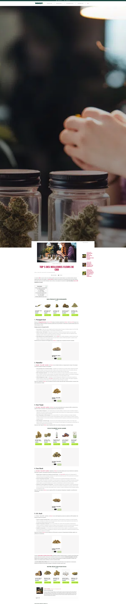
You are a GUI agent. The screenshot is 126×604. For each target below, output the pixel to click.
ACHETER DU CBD (58, 3)
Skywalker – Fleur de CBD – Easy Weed (42, 365)
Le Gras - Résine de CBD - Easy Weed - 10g (65, 440)
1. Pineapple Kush (41, 289)
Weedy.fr (66, 322)
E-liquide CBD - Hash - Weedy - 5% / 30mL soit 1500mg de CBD (56, 440)
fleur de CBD (50, 322)
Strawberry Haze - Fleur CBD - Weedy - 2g (38, 440)
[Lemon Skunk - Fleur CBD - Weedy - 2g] (48, 306)
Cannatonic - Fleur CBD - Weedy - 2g (56, 311)
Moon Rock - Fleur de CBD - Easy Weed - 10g (65, 311)
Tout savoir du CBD (69, 3)
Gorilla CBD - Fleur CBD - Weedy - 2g (56, 578)
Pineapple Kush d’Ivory (42, 322)
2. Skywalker (41, 290)
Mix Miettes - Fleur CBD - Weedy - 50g (74, 311)
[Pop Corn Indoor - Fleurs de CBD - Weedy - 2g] (75, 435)
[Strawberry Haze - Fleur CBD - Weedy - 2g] (39, 435)
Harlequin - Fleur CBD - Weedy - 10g (47, 440)
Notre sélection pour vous (41, 296)
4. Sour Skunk (41, 294)
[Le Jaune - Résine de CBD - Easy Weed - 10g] (39, 573)
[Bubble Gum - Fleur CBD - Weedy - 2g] (75, 573)
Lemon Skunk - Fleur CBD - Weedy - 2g (47, 311)
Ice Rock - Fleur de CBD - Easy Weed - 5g (65, 578)
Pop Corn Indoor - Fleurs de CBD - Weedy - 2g (74, 440)
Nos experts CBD (80, 3)
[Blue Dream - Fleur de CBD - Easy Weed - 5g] (48, 573)
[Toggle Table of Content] (46, 286)
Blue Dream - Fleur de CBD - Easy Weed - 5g (47, 578)
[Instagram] (37, 597)
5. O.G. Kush (41, 295)
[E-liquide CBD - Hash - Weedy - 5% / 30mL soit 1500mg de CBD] (57, 435)
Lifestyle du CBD (39, 272)
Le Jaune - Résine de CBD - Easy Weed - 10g (38, 578)
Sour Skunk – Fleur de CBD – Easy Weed (42, 470)
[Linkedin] (36, 597)
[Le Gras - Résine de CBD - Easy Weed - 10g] (66, 435)
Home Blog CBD (49, 3)
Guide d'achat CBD (57, 263)
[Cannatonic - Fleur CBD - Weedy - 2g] (57, 306)
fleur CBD (50, 378)
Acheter (59, 358)
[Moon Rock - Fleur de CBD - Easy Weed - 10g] (66, 306)
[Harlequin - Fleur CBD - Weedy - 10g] (48, 435)
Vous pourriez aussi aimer (41, 292)
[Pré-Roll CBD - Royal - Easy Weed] (39, 306)
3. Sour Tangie (41, 291)
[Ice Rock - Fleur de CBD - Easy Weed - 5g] (66, 573)
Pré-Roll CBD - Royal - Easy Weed (38, 311)
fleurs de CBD (50, 279)
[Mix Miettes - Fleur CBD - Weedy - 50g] (75, 306)
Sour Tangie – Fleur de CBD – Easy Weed (42, 407)
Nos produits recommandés (41, 287)
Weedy (58, 336)
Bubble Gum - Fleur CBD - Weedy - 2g (74, 578)
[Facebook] (39, 597)
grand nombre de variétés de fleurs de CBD (45, 555)
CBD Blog (35, 272)
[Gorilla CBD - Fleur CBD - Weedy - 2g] (57, 573)
